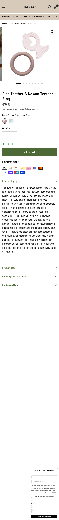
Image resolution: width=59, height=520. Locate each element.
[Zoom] (52, 31)
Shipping (16, 109)
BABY (18, 16)
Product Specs (9, 267)
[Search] (49, 7)
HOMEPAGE (7, 16)
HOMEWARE (39, 16)
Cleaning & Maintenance (14, 276)
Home (4, 23)
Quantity (6, 128)
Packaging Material (11, 285)
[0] (54, 7)
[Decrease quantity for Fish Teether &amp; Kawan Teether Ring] (4, 135)
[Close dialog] (57, 468)
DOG (50, 16)
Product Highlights (11, 181)
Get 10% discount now (44, 516)
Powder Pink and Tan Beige (4, 121)
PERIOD (27, 16)
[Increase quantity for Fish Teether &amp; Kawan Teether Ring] (14, 135)
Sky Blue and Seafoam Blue (11, 121)
